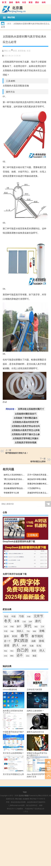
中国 (13, 616)
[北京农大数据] (25, 9)
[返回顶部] (48, 776)
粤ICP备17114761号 (37, 799)
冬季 (16, 621)
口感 (24, 621)
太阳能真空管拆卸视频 (25, 442)
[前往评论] (48, 769)
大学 (5, 626)
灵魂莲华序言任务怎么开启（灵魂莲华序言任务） (38, 492)
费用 (11, 656)
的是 (24, 645)
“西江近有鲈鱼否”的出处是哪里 (15, 479)
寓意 (36, 627)
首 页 (4, 2)
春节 (24, 635)
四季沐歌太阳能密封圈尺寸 (31, 408)
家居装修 (22, 50)
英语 (34, 650)
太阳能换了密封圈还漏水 (26, 417)
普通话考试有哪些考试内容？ (38, 483)
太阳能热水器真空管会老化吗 (25, 426)
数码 (17, 2)
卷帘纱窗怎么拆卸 (38, 461)
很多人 (20, 630)
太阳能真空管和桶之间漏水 (26, 438)
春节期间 (37, 636)
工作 (42, 626)
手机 (28, 631)
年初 (5, 631)
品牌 (30, 621)
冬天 (7, 620)
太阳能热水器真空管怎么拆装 (25, 430)
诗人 (42, 650)
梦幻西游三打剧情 (11, 483)
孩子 (19, 626)
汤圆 (33, 640)
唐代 (38, 621)
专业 (6, 616)
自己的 (22, 650)
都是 (34, 655)
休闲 (44, 2)
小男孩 (25, 811)
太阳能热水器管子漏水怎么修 (25, 434)
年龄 (12, 631)
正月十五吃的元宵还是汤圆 (38, 474)
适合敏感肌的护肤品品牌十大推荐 (15, 488)
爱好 (37, 2)
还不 (20, 655)
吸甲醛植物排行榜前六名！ (16, 452)
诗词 (5, 656)
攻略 (42, 631)
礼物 (31, 645)
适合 (27, 655)
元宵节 (38, 616)
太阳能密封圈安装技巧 (25, 413)
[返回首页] (48, 762)
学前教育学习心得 (11, 492)
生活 (24, 2)
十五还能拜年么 (34, 488)
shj (9, 51)
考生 (5, 651)
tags (25, 791)
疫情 (6, 645)
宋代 (27, 625)
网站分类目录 (43, 795)
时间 (14, 636)
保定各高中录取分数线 (36, 479)
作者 (28, 616)
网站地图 (18, 799)
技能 (34, 631)
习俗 (21, 616)
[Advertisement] (25, 840)
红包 (39, 645)
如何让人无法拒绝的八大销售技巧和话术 (15, 474)
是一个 (7, 640)
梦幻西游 (21, 640)
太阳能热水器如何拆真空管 (26, 421)
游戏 (11, 2)
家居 (31, 2)
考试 (11, 651)
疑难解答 (26, 799)
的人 (16, 645)
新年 (6, 636)
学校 (12, 626)
